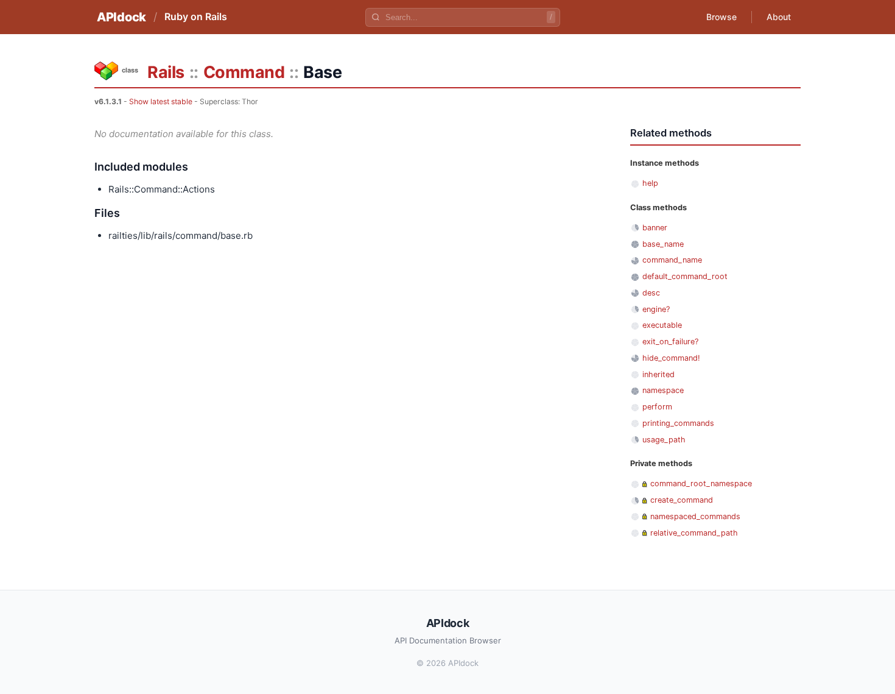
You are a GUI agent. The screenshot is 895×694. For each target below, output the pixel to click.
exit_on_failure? (670, 341)
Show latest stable (160, 101)
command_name (672, 259)
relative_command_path (694, 532)
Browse (721, 17)
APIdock (121, 17)
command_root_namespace (701, 483)
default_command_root (685, 276)
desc (651, 292)
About (779, 17)
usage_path (664, 439)
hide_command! (671, 358)
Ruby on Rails (195, 16)
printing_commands (678, 423)
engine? (656, 309)
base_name (663, 244)
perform (657, 406)
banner (654, 227)
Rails (165, 72)
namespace (663, 390)
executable (662, 325)
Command (244, 72)
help (650, 183)
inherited (658, 374)
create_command (681, 500)
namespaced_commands (695, 516)
